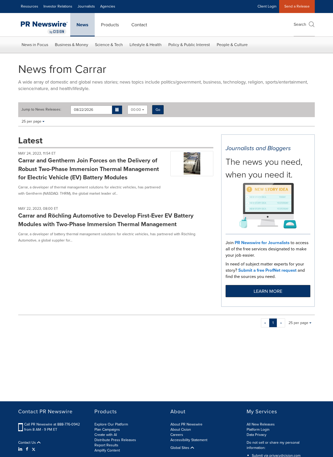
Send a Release (297, 6)
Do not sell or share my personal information (273, 445)
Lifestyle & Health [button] (146, 45)
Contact (139, 24)
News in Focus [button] (35, 45)
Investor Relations (57, 6)
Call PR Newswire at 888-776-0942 (52, 424)
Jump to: (41, 109)
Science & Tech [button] (109, 45)
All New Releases (261, 424)
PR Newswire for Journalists (262, 242)
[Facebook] (27, 449)
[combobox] (137, 109)
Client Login (267, 6)
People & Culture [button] (232, 45)
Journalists (86, 6)
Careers (176, 434)
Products (110, 24)
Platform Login (258, 429)
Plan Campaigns (107, 429)
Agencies (107, 6)
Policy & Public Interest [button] (189, 45)
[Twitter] (33, 449)
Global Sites (180, 447)
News (82, 24)
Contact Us (27, 442)
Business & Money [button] (71, 45)
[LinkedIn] (21, 449)
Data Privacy (256, 434)
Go (158, 109)
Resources (29, 6)
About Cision (180, 429)
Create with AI (105, 434)
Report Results (106, 445)
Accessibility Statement (188, 440)
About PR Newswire (186, 424)
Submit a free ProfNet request (267, 270)
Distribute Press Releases (115, 440)
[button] (117, 109)
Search (300, 24)
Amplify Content (107, 450)
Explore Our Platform (111, 424)
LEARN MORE (268, 291)
